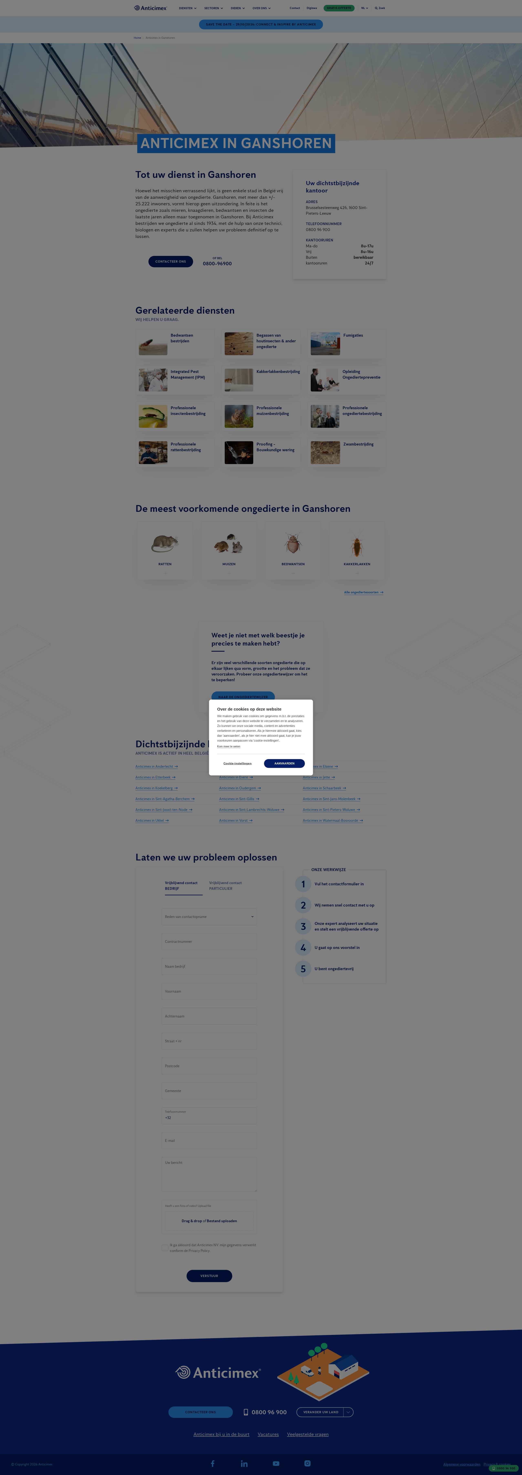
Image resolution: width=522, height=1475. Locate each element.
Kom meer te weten (228, 746)
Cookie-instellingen (237, 763)
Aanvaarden (284, 763)
